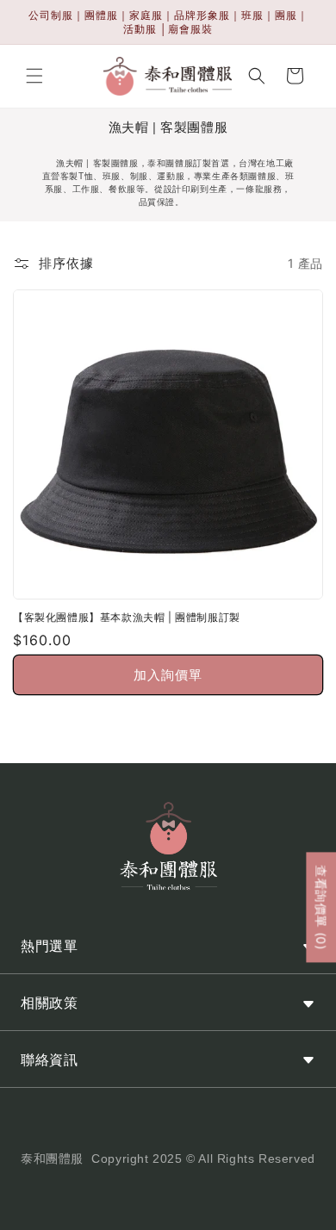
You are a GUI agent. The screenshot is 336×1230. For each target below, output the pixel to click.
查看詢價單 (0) (321, 907)
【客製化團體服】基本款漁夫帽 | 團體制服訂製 (126, 617)
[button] (34, 76)
